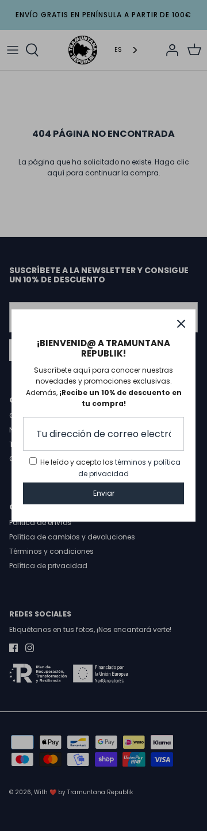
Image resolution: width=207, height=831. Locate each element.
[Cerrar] (181, 323)
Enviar (103, 493)
